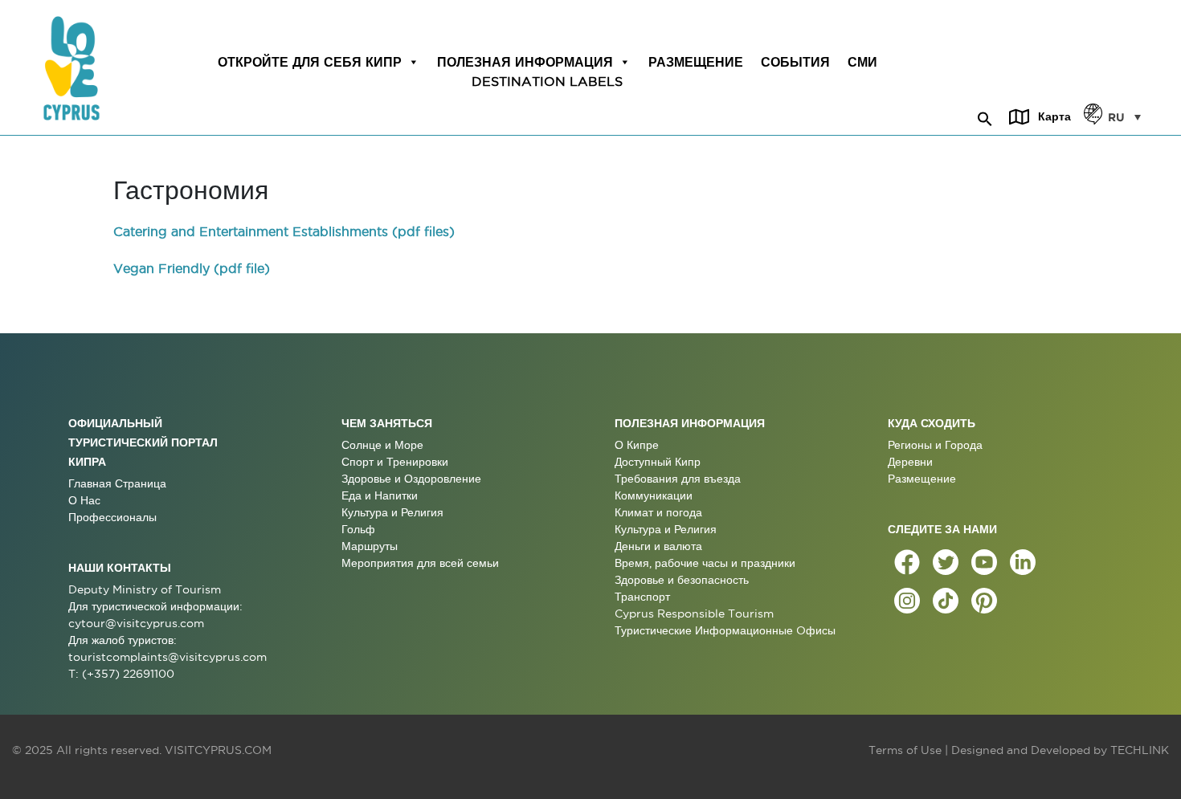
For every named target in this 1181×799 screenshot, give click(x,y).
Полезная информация (525, 61)
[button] (985, 116)
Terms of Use (905, 750)
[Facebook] (907, 562)
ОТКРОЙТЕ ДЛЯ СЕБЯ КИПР (310, 61)
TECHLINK (1139, 750)
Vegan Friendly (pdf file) (191, 268)
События (795, 61)
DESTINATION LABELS (547, 81)
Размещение (695, 61)
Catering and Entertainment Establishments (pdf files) (284, 231)
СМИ (862, 61)
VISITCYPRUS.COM (218, 750)
